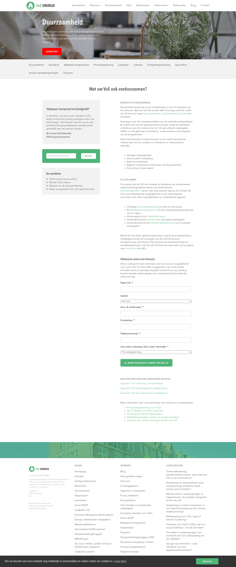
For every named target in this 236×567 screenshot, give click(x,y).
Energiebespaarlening (158, 65)
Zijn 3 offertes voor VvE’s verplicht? (145, 411)
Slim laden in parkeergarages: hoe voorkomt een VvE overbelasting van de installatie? (185, 535)
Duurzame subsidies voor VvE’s (136, 513)
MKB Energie (81, 539)
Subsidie (138, 65)
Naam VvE (126, 283)
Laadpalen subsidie (85, 552)
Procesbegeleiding (103, 65)
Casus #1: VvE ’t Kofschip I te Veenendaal (141, 383)
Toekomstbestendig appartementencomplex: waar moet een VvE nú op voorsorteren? (186, 474)
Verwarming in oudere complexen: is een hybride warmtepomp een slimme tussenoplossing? (185, 508)
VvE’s (129, 5)
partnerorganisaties (130, 191)
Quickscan (54, 65)
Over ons (125, 481)
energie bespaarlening (162, 223)
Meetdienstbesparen (85, 524)
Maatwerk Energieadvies (143, 210)
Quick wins (131, 248)
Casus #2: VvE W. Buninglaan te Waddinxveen (144, 388)
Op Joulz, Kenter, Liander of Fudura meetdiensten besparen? (93, 545)
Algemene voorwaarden (132, 491)
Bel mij (88, 156)
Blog (193, 5)
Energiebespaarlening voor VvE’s (144, 407)
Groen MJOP (81, 505)
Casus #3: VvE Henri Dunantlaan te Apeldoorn (144, 393)
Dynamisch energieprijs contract (136, 542)
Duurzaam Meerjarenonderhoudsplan (94, 515)
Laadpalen (123, 65)
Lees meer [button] (120, 561)
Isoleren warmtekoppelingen (44, 73)
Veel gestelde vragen (131, 476)
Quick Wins (181, 65)
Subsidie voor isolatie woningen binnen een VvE (152, 420)
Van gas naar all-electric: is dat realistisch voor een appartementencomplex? (181, 547)
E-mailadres (127, 320)
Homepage (80, 471)
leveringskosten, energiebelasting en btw (165, 114)
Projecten (68, 73)
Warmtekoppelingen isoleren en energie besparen (153, 417)
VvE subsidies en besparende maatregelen (135, 507)
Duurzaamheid (113, 5)
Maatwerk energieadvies (76, 65)
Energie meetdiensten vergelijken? (92, 520)
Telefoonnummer (130, 334)
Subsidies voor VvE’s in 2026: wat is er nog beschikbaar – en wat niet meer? (185, 526)
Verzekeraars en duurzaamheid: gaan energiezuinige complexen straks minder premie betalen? (185, 486)
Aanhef (124, 296)
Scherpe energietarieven (133, 547)
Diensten (95, 5)
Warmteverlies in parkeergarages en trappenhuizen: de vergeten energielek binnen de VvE (186, 497)
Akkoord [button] (207, 561)
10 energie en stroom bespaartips (144, 414)
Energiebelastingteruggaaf (88, 534)
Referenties (179, 5)
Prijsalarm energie (129, 552)
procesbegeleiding (147, 207)
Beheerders (143, 5)
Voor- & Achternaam (131, 307)
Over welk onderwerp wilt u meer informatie (144, 347)
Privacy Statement (129, 496)
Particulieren (161, 5)
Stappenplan (81, 496)
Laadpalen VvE (82, 510)
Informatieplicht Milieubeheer (90, 529)
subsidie (151, 220)
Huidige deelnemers (85, 481)
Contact (205, 5)
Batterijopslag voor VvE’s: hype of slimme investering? (183, 518)
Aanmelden (78, 5)
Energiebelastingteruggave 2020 (137, 537)
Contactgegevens (129, 486)
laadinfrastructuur (156, 216)
